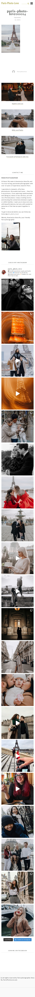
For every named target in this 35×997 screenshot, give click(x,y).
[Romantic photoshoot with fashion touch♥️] (17, 295)
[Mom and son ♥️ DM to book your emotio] (17, 822)
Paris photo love (22, 71)
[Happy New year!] (17, 328)
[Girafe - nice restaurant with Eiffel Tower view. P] (17, 789)
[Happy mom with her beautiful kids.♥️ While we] (17, 855)
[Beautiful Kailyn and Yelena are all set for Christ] (17, 492)
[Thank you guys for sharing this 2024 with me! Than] (17, 361)
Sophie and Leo (17, 103)
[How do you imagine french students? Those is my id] (17, 888)
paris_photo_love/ (13, 214)
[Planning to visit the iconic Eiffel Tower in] (17, 394)
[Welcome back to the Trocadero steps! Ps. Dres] (17, 756)
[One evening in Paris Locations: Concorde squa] (17, 525)
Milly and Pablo (17, 130)
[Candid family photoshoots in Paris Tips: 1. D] (17, 690)
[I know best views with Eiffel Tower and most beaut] (17, 657)
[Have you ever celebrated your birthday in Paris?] (17, 558)
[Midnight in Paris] (17, 624)
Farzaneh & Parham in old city (17, 157)
